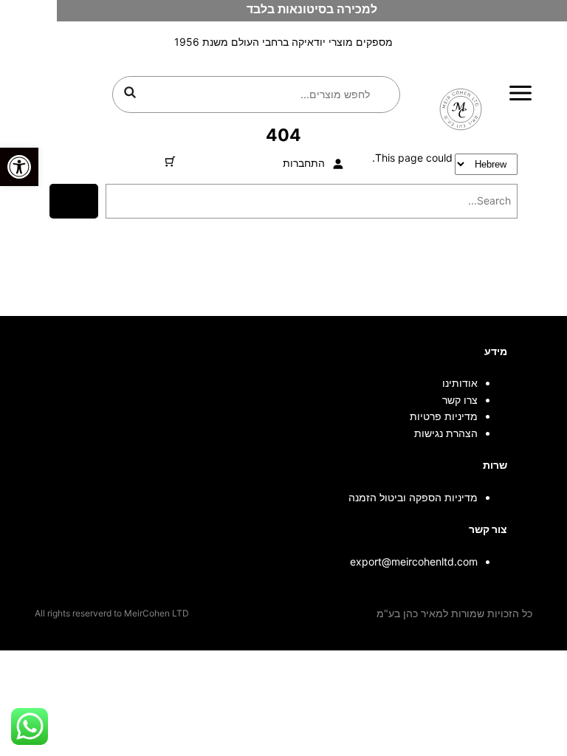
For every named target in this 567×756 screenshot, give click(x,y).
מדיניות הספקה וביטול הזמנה (413, 497)
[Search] (73, 201)
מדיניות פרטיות (444, 416)
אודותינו (460, 383)
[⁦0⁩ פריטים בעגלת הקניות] (170, 161)
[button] (19, 167)
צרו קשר (460, 400)
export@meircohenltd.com (414, 561)
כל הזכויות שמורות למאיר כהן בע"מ (454, 613)
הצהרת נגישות (446, 433)
